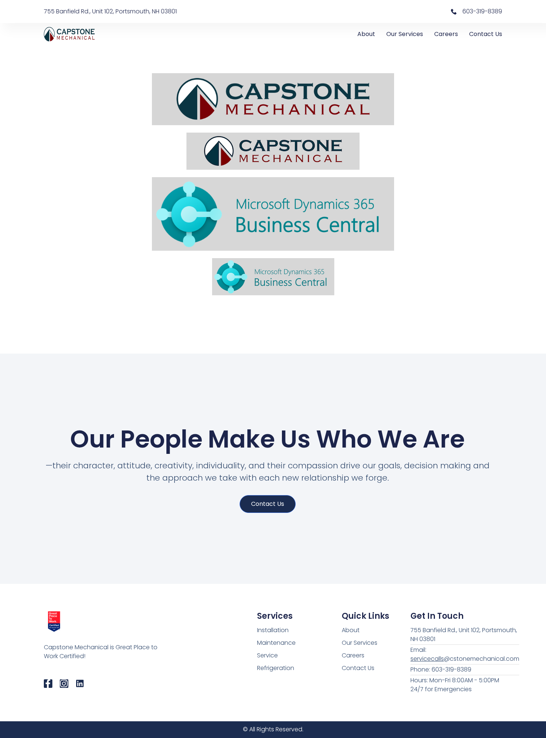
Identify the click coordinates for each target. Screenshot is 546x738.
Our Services (404, 34)
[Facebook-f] (48, 683)
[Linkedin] (80, 683)
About (366, 34)
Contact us (267, 504)
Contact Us (485, 34)
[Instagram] (64, 683)
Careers (446, 34)
